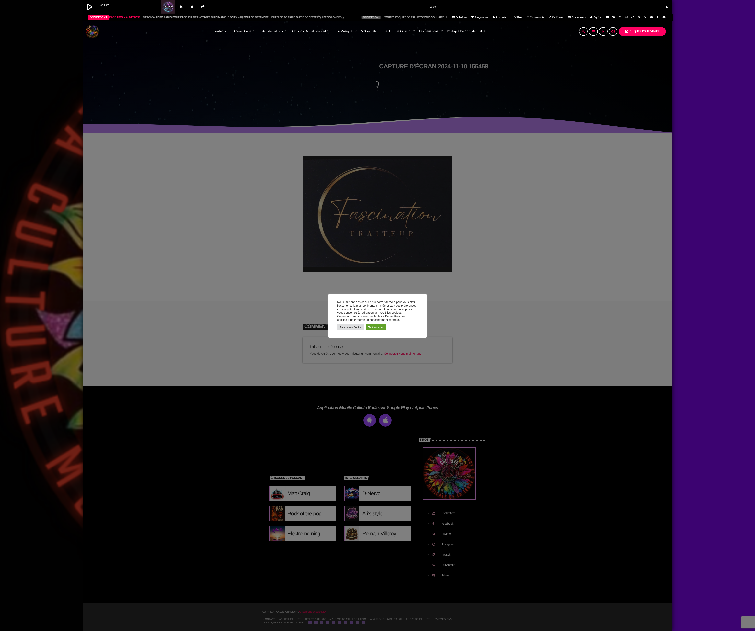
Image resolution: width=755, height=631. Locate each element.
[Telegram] (639, 17)
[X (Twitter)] (620, 17)
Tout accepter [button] (375, 327)
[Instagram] (651, 17)
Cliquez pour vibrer (642, 31)
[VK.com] (613, 17)
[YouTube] (607, 17)
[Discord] (664, 17)
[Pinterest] (645, 17)
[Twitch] (626, 17)
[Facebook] (657, 17)
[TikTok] (632, 17)
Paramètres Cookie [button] (350, 327)
